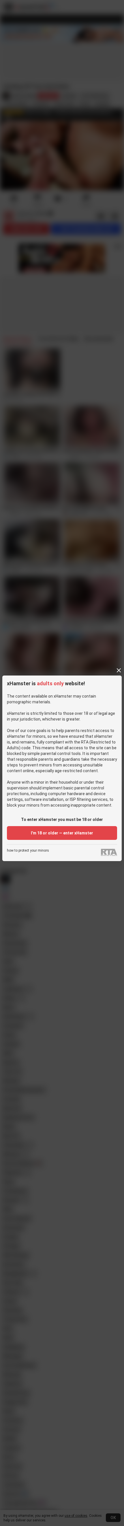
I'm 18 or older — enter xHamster (62, 833)
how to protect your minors (28, 850)
